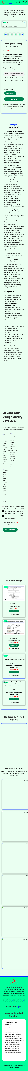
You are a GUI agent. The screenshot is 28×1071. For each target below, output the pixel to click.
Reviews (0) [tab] (14, 127)
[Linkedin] (12, 1000)
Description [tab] (14, 124)
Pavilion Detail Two (14, 641)
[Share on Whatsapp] (6, 34)
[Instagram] (8, 1000)
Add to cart (10, 93)
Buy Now (14, 99)
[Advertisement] (14, 387)
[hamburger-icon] (10, 2)
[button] (24, 22)
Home (6, 10)
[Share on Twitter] (10, 34)
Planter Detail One (14, 606)
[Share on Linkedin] (14, 34)
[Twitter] (16, 1000)
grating (6, 169)
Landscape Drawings (16, 10)
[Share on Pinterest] (22, 34)
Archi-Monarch (14, 987)
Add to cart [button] (14, 611)
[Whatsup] (5, 1000)
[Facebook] (19, 1000)
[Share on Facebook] (18, 34)
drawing (9, 346)
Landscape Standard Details (13, 13)
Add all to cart (10, 530)
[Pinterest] (23, 1000)
